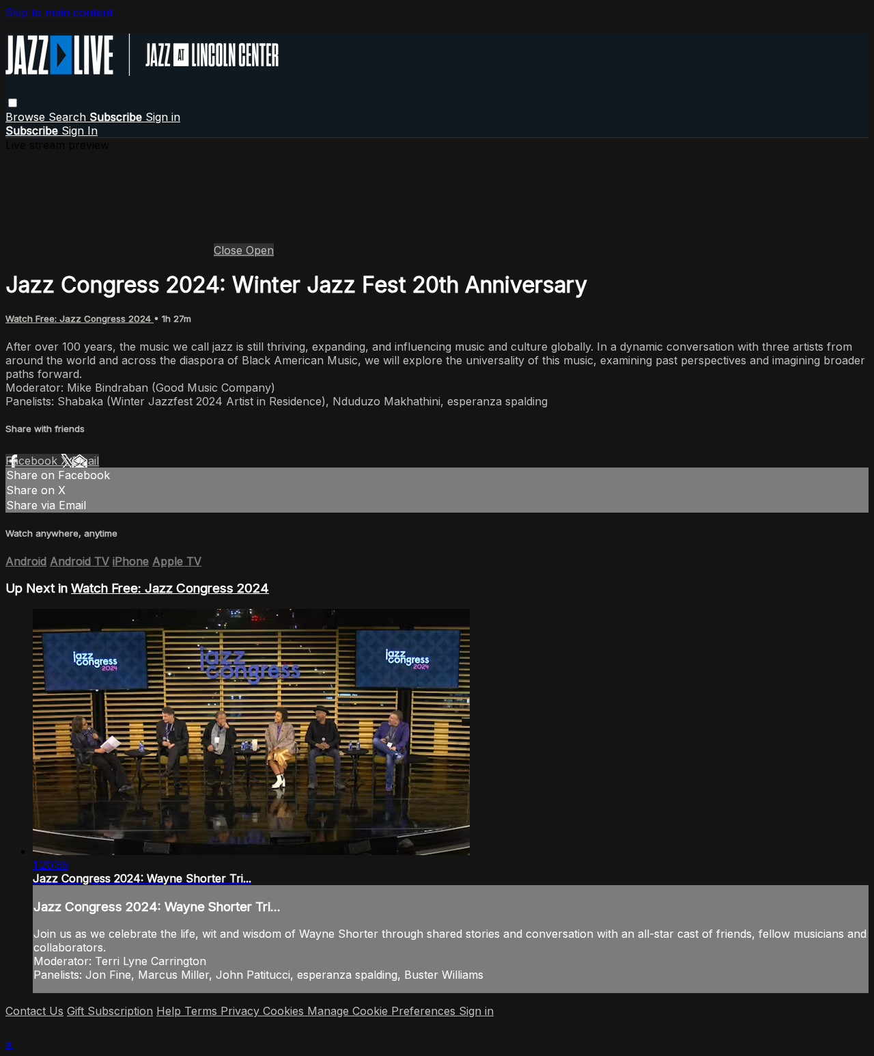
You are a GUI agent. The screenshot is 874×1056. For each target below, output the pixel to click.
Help (170, 1011)
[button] (12, 102)
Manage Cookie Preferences (383, 1011)
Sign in (162, 117)
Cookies (285, 1011)
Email (85, 461)
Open (260, 250)
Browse (26, 117)
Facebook (33, 461)
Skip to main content (59, 12)
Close (230, 250)
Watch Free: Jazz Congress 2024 (79, 318)
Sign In (79, 130)
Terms (202, 1011)
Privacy (242, 1011)
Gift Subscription (110, 1011)
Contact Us (34, 1011)
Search (68, 117)
